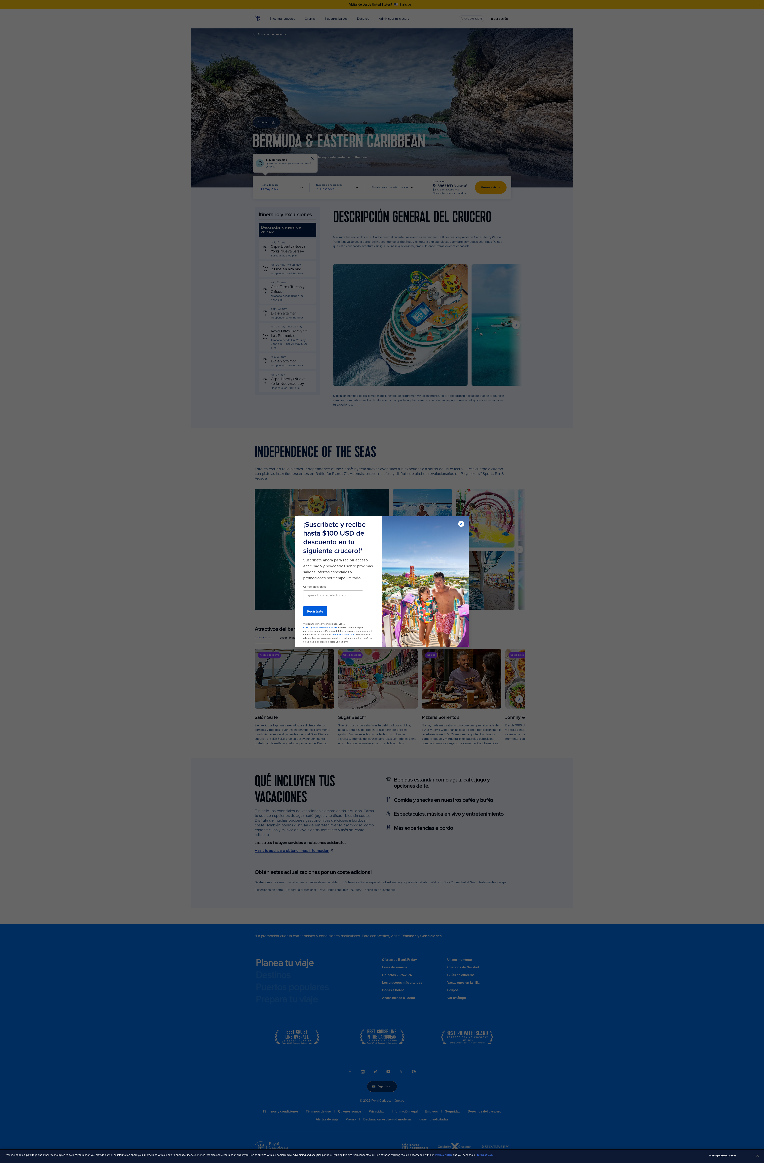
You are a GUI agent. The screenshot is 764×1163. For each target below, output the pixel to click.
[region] (382, 1156)
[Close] (757, 1155)
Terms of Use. (485, 1155)
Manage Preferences (722, 1155)
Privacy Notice (443, 1155)
